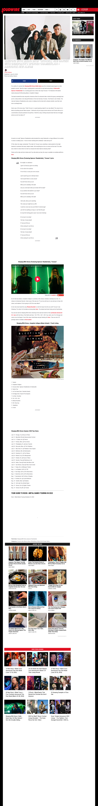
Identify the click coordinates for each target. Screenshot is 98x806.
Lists (29, 9)
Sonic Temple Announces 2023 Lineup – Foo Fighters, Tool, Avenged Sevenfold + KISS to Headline (60, 718)
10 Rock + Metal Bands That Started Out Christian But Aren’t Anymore (37, 694)
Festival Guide (60, 12)
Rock (42, 541)
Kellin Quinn (39, 86)
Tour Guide (52, 12)
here (12, 154)
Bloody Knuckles (31, 307)
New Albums (24, 541)
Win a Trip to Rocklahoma (32, 12)
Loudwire (53, 295)
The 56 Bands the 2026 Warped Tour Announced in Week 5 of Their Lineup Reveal (37, 670)
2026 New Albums (44, 12)
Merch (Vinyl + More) (70, 12)
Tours (33, 9)
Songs (44, 541)
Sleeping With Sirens (30, 86)
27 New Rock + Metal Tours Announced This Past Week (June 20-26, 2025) (59, 670)
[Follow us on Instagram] (64, 9)
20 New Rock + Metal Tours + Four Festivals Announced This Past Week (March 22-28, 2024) (15, 694)
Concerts (19, 541)
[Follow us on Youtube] (67, 9)
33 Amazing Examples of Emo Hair (59, 693)
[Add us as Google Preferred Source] (60, 9)
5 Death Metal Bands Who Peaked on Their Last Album (83, 32)
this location (28, 319)
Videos (48, 541)
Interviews (40, 9)
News (24, 9)
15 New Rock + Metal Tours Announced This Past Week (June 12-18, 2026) (14, 670)
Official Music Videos (35, 541)
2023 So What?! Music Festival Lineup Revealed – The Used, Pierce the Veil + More (37, 718)
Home (23, 12)
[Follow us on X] (74, 9)
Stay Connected (81, 12)
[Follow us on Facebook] (71, 9)
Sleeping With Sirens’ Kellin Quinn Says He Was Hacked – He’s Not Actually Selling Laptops (14, 718)
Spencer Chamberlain (16, 90)
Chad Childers (8, 72)
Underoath (56, 88)
